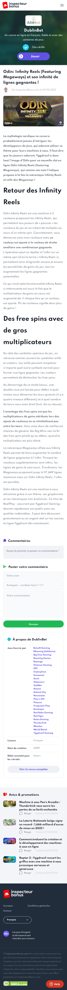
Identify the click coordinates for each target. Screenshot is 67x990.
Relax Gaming (41, 719)
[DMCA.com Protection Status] (15, 983)
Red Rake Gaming (43, 713)
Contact (7, 911)
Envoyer (33, 624)
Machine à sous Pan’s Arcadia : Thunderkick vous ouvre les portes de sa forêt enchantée (39, 806)
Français (11, 920)
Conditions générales (39, 906)
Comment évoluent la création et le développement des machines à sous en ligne (40, 843)
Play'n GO (39, 699)
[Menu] (62, 5)
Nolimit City (40, 692)
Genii (36, 679)
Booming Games (42, 658)
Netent (37, 689)
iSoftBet (38, 685)
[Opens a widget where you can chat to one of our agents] (55, 984)
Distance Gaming (43, 665)
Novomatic (39, 696)
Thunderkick (40, 723)
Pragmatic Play (42, 706)
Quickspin (39, 709)
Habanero (39, 682)
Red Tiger (39, 716)
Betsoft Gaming (42, 648)
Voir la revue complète (33, 769)
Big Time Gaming (42, 655)
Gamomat (39, 675)
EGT (36, 668)
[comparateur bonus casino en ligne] (14, 5)
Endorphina (40, 672)
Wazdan (38, 726)
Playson (38, 702)
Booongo (38, 662)
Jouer (35, 56)
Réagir (27, 814)
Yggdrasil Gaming (43, 733)
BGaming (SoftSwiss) (44, 651)
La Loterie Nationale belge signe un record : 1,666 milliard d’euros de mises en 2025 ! (41, 824)
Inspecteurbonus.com (17, 954)
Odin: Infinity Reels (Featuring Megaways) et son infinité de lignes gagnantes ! (32, 77)
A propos (8, 906)
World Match (40, 730)
